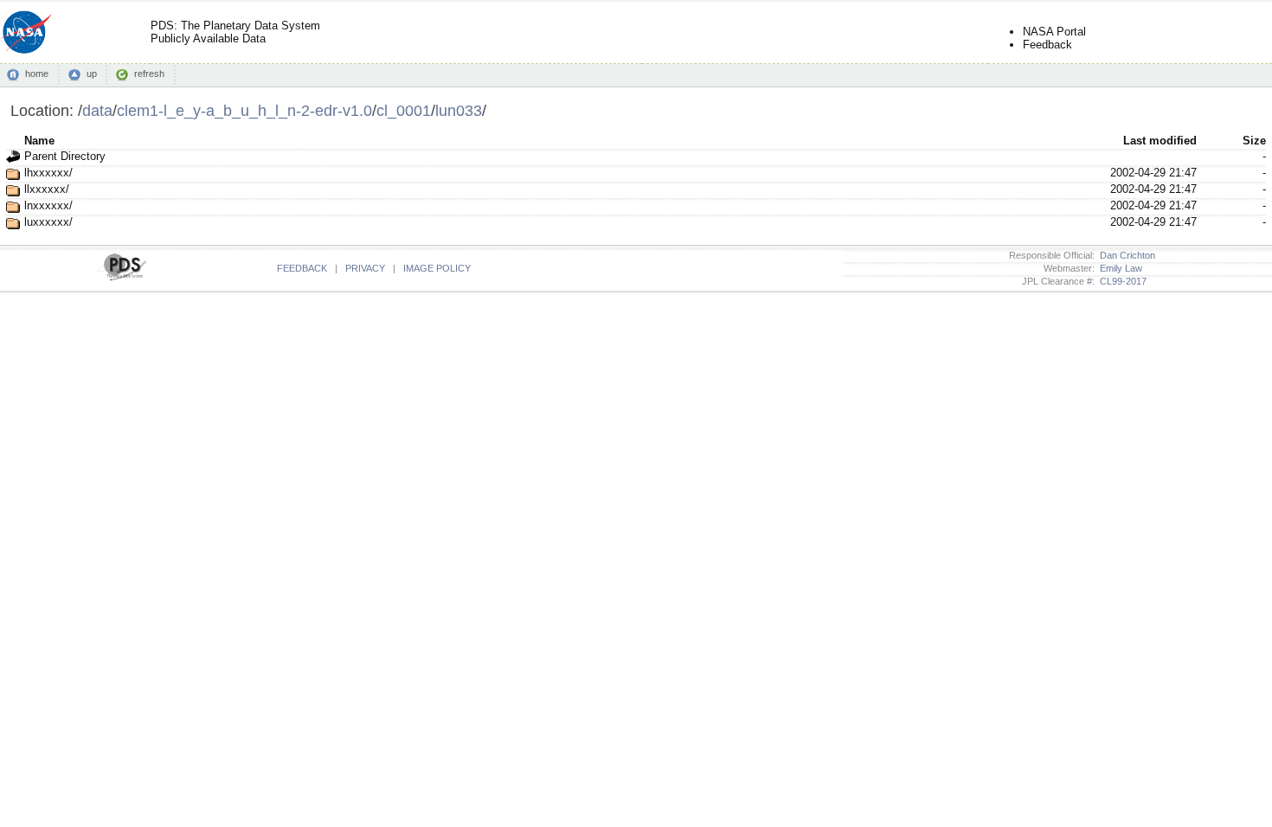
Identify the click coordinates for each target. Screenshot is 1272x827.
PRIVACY (365, 268)
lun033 (458, 110)
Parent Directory (65, 156)
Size (1254, 140)
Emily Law (1118, 268)
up (92, 73)
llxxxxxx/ (46, 189)
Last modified (1160, 140)
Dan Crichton (1125, 255)
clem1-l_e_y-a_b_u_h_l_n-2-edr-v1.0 (244, 110)
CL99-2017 (1121, 281)
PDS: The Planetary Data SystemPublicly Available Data (235, 32)
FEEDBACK (302, 268)
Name (39, 140)
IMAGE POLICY (437, 268)
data (97, 110)
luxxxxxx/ (48, 221)
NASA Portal (1054, 31)
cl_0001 (403, 110)
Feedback (1047, 44)
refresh (149, 73)
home (36, 73)
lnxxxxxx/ (48, 205)
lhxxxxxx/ (48, 172)
